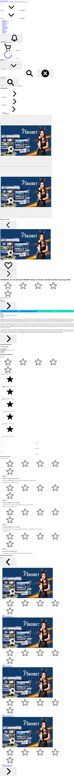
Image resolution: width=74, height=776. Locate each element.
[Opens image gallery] (0, 261)
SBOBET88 (2, 319)
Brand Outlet (16, 1)
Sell (1, 2)
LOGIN (18, 311)
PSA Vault (4, 32)
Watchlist (4, 22)
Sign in (4, 1)
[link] (8, 306)
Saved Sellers (4, 28)
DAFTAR (55, 311)
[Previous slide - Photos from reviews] (8, 562)
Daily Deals (12, 1)
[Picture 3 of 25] (26, 192)
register (8, 1)
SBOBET (23, 332)
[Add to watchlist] (8, 266)
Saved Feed (4, 26)
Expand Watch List (22, 10)
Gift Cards (20, 1)
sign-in (4, 42)
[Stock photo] (26, 140)
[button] (9, 82)
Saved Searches (5, 27)
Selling (3, 25)
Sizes (3, 30)
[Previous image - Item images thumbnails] (8, 225)
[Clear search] (45, 73)
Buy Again (4, 24)
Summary (4, 20)
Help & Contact (24, 1)
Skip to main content (4, 0)
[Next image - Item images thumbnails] (8, 274)
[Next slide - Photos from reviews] (8, 772)
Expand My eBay (21, 18)
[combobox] (11, 76)
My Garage (4, 29)
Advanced (20, 85)
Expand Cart (18, 50)
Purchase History (5, 23)
